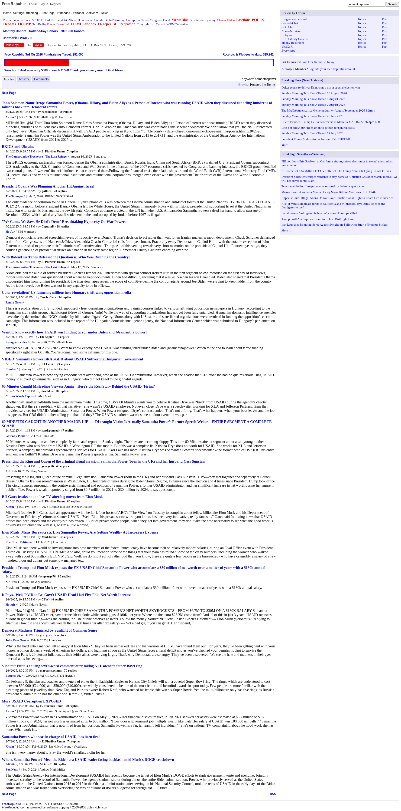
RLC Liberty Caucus (294, 39)
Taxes (145, 20)
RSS (273, 794)
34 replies (64, 297)
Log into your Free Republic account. (332, 69)
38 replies (66, 537)
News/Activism (291, 31)
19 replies (65, 111)
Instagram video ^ (18, 342)
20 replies (72, 706)
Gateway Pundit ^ (17, 436)
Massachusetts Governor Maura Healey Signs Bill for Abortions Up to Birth (328, 192)
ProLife (49, 20)
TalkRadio (39, 24)
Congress (156, 20)
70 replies (70, 670)
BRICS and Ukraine (18, 146)
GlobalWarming (115, 20)
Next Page (9, 93)
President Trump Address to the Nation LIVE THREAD (315, 139)
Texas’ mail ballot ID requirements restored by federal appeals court (323, 186)
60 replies (73, 501)
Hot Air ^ (12, 604)
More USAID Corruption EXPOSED (31, 701)
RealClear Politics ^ (19, 542)
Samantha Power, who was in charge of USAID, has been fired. (51, 737)
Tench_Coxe (48, 297)
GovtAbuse (197, 20)
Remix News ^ (15, 302)
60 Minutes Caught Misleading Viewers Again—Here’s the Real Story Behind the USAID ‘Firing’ (78, 386)
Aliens (72, 20)
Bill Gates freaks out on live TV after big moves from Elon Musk (52, 497)
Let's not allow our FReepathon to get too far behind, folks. (318, 127)
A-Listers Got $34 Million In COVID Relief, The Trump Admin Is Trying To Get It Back (336, 171)
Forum (33, 4)
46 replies (73, 262)
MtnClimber (50, 537)
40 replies (57, 599)
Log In (44, 4)
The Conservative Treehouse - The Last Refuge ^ (37, 156)
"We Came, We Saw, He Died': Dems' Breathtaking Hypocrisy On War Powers (64, 222)
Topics (362, 19)
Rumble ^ (12, 369)
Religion (287, 35)
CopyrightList (146, 24)
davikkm (47, 391)
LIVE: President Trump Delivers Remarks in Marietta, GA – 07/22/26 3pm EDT (331, 122)
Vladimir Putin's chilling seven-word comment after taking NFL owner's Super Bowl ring (72, 666)
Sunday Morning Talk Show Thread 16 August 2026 (314, 93)
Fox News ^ (13, 769)
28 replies (60, 191)
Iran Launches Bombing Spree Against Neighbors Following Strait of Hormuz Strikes (334, 224)
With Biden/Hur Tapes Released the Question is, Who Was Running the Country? (66, 257)
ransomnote (49, 111)
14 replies (62, 337)
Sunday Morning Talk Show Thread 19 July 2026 (312, 133)
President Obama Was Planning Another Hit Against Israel (48, 186)
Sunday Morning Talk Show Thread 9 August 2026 (313, 99)
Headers (255, 84)
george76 (48, 466)
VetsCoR (287, 46)
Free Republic (14, 4)
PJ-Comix (48, 364)
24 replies (63, 364)
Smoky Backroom (292, 42)
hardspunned (50, 430)
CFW (45, 599)
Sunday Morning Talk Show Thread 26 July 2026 (312, 116)
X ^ (8, 471)
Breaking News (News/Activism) (302, 80)
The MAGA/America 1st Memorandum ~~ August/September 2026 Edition (328, 110)
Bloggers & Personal (294, 19)
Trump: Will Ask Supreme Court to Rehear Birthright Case (317, 219)
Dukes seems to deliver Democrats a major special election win (320, 87)
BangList (61, 20)
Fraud (166, 20)
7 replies (72, 151)
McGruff (45, 764)
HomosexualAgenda (90, 20)
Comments (41, 79)
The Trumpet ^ (15, 196)
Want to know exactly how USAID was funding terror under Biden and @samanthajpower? (74, 332)
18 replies (61, 391)
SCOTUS (37, 20)
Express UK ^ (15, 675)
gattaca (47, 191)
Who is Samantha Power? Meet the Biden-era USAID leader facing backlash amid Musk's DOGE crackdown (88, 760)
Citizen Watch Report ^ (21, 396)
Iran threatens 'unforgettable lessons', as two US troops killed (319, 213)
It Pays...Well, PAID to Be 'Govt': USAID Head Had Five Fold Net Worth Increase (66, 595)
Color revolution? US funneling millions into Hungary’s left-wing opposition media (66, 292)
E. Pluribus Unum (53, 151)
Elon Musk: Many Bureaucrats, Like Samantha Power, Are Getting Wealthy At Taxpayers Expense (80, 532)
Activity (24, 79)
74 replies (73, 741)
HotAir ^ (11, 231)
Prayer (7, 20)
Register (55, 4)
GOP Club (287, 27)
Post (384, 19)
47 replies (67, 430)
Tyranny (210, 20)
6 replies (60, 635)
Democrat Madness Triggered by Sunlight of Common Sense (49, 630)
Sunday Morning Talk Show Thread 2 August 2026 (313, 104)
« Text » (269, 84)
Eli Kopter (47, 337)
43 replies (62, 466)
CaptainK (48, 226)
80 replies (64, 576)
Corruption (133, 20)
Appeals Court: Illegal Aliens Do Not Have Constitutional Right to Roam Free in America (337, 198)
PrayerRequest (22, 20)
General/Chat (289, 23)
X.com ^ (11, 117)
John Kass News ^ (17, 640)
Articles (9, 79)
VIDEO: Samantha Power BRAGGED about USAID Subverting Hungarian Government (72, 359)
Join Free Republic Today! (318, 62)
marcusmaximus (51, 670)
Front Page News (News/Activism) (303, 154)
